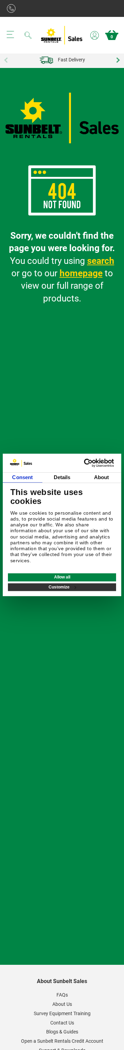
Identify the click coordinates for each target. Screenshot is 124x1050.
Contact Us (62, 1023)
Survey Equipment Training (62, 1013)
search (100, 261)
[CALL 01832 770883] (13, 8)
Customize (59, 587)
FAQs (62, 995)
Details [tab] (62, 478)
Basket (112, 36)
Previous (7, 60)
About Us (62, 1004)
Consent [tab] (22, 478)
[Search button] (28, 35)
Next (117, 60)
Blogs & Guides (62, 1031)
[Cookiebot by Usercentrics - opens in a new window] (86, 463)
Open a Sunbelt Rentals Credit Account (62, 1041)
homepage (81, 273)
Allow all (62, 577)
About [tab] (101, 478)
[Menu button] (10, 34)
